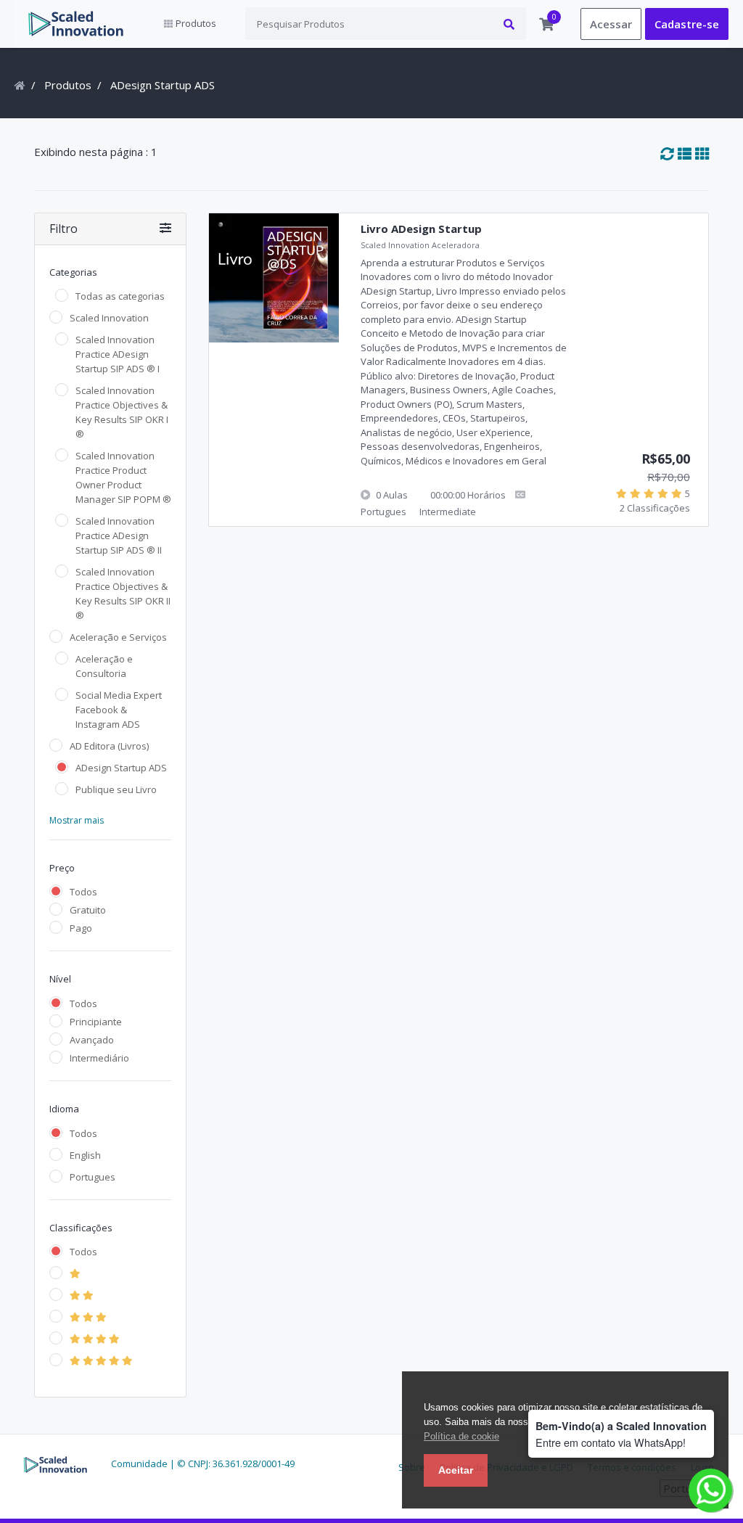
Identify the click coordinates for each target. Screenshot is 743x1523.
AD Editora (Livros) (109, 745)
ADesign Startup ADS (121, 767)
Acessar (611, 24)
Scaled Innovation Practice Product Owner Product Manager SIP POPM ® (123, 477)
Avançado (92, 1039)
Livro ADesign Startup (421, 228)
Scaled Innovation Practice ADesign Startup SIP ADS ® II (118, 535)
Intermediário (99, 1057)
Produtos (67, 85)
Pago (81, 928)
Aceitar (455, 1470)
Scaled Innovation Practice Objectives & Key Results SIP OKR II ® (123, 593)
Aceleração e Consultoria (104, 666)
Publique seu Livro (116, 789)
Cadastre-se (686, 24)
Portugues (92, 1176)
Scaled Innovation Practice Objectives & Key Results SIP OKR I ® (121, 412)
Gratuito (88, 909)
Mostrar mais (76, 820)
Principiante (96, 1021)
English (85, 1155)
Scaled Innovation (109, 317)
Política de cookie (461, 1436)
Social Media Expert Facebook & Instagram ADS (118, 710)
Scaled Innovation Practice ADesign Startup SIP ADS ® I (117, 354)
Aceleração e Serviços (118, 637)
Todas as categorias (120, 296)
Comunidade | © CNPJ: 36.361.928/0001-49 (203, 1463)
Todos (83, 891)
